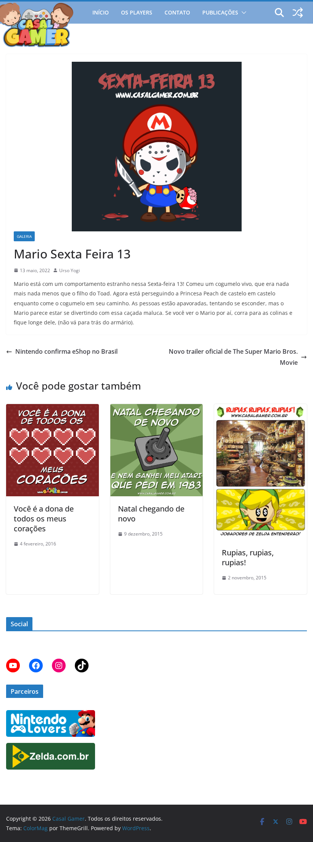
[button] (242, 12)
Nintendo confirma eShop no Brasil (66, 351)
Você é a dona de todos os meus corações (44, 519)
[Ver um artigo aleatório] (298, 12)
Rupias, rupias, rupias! (248, 557)
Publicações (220, 12)
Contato (177, 12)
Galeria (24, 236)
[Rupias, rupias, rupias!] (260, 409)
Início (100, 12)
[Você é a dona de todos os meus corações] (52, 409)
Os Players (136, 12)
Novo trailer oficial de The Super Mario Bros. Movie (233, 357)
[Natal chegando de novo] (156, 409)
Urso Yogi (69, 270)
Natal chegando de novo (151, 514)
